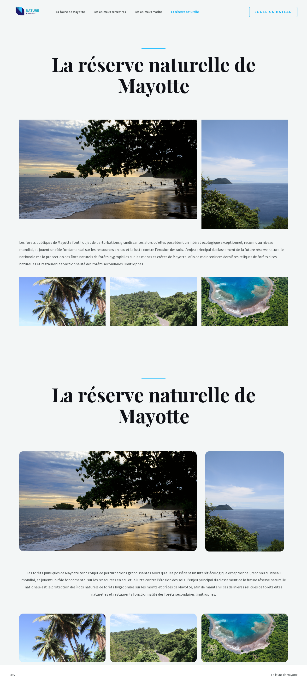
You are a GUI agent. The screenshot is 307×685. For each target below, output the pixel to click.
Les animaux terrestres (110, 12)
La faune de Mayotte (70, 12)
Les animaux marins (148, 12)
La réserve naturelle (185, 12)
